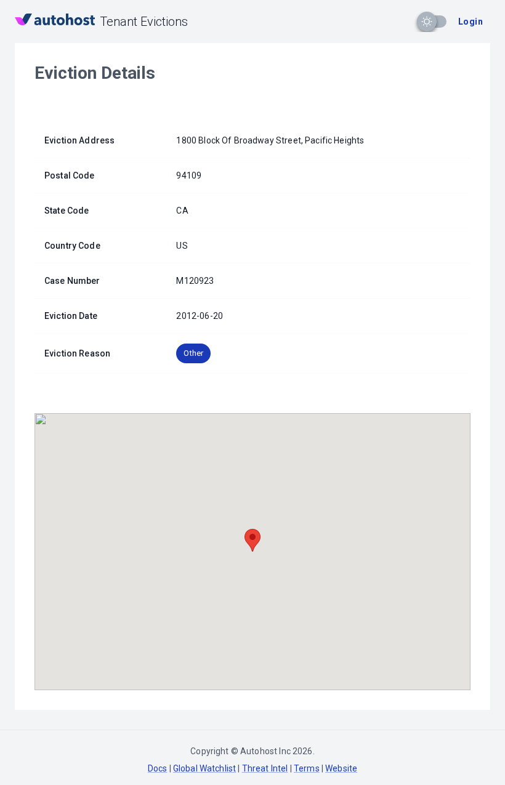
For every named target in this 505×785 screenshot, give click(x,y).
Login (470, 21)
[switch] (426, 21)
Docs (158, 768)
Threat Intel (265, 768)
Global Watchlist (204, 768)
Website (341, 768)
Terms (307, 768)
